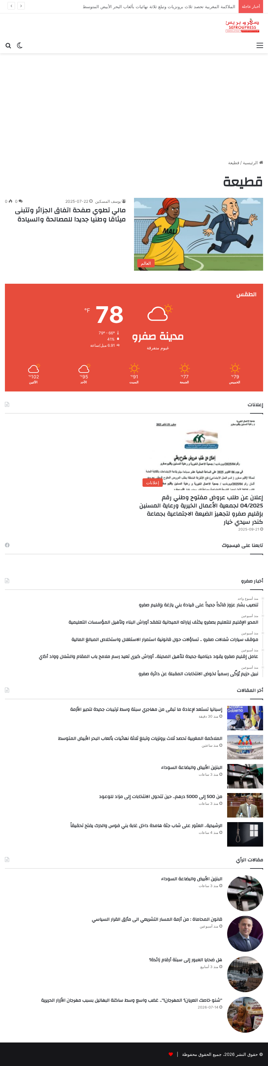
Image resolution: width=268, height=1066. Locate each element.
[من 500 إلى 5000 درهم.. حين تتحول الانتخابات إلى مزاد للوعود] (245, 805)
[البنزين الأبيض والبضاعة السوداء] (245, 776)
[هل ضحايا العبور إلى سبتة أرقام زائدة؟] (245, 974)
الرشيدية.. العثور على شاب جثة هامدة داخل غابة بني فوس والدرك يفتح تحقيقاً (146, 825)
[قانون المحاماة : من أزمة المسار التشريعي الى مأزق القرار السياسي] (245, 934)
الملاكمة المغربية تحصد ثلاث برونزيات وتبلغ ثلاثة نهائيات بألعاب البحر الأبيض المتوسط (140, 738)
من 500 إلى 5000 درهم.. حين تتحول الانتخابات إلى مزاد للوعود (160, 796)
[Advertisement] (134, 108)
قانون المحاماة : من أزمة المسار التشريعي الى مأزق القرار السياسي (157, 919)
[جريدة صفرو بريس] (242, 26)
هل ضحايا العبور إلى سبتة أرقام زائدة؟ (185, 960)
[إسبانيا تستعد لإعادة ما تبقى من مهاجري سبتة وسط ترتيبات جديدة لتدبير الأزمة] (245, 718)
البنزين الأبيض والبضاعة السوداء (206, 6)
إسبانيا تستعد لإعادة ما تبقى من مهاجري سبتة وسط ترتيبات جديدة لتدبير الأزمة (146, 709)
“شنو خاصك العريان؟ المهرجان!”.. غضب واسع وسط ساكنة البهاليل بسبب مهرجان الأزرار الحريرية (131, 1000)
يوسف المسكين (108, 201)
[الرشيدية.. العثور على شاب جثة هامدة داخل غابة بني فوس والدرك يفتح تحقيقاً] (245, 834)
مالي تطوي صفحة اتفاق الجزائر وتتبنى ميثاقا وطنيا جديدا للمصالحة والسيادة (70, 214)
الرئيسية (251, 162)
